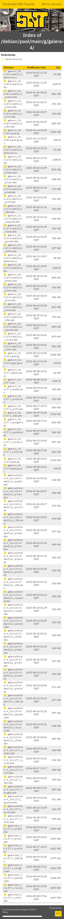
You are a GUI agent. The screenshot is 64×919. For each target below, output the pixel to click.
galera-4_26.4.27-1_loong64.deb (13, 422)
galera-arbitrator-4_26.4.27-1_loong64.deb (13, 789)
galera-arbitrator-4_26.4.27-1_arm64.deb (13, 760)
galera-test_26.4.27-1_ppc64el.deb (13, 878)
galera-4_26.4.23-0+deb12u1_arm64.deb (13, 179)
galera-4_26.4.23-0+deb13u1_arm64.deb (13, 287)
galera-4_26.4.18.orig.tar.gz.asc (13, 140)
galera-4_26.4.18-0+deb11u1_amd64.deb (13, 94)
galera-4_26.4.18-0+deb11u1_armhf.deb (13, 114)
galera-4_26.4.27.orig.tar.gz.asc (13, 468)
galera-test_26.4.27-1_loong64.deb (13, 868)
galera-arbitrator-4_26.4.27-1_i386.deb (13, 780)
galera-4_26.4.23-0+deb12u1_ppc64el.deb (13, 238)
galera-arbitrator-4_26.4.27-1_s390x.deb (13, 819)
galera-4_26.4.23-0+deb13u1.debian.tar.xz (13, 258)
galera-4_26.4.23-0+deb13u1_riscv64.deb (13, 337)
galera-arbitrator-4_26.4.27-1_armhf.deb (13, 770)
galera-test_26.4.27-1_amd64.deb (13, 829)
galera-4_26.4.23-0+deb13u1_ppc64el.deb (13, 327)
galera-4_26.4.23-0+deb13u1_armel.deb (13, 297)
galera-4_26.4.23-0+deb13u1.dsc (13, 268)
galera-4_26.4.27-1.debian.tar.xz (13, 373)
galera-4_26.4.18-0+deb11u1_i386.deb (13, 123)
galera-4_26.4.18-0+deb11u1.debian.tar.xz (13, 74)
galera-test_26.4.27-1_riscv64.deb (13, 888)
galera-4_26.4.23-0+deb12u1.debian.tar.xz (13, 150)
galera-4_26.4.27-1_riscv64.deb (13, 442)
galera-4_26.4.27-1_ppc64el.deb (13, 432)
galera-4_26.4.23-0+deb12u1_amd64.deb (13, 169)
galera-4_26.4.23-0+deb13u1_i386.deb (13, 317)
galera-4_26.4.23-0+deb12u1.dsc (13, 160)
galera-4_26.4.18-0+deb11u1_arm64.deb (13, 104)
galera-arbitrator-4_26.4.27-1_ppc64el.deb (13, 799)
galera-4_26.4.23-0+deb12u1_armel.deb (13, 189)
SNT (58, 913)
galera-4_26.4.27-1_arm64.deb (13, 399)
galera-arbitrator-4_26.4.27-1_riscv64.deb (13, 809)
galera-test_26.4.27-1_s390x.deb (13, 898)
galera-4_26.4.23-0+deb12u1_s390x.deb (13, 248)
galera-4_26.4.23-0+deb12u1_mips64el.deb (13, 219)
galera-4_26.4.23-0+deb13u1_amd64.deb (13, 278)
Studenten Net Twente (18, 4)
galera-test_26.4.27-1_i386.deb (13, 858)
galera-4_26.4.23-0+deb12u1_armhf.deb (13, 199)
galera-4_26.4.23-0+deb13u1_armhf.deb (13, 307)
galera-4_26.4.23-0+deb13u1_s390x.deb (13, 346)
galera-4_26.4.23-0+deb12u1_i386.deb (13, 209)
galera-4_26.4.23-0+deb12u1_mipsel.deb (13, 228)
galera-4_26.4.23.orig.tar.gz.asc (13, 363)
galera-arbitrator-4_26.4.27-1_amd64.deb (13, 750)
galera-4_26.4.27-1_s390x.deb (13, 452)
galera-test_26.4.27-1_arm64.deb (13, 839)
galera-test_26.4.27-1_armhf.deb (13, 848)
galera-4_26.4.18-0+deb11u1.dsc (13, 84)
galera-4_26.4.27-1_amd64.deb (13, 389)
